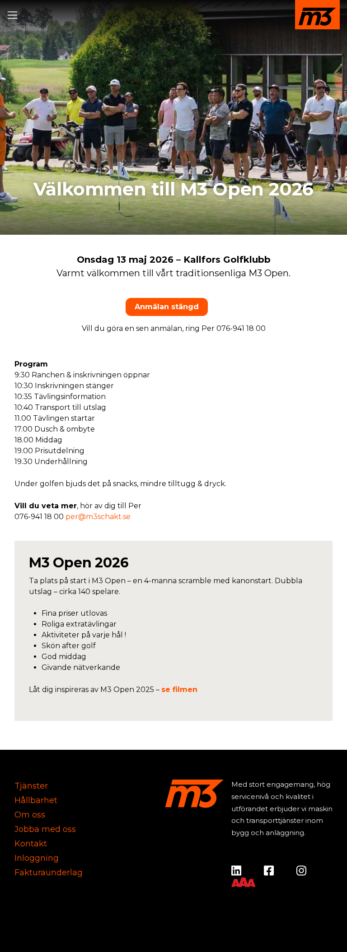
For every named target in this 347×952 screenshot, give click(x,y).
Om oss (29, 815)
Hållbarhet (35, 800)
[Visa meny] (14, 13)
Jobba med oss (45, 829)
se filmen (179, 689)
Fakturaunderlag (48, 873)
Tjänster (31, 786)
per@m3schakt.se (98, 516)
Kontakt (30, 844)
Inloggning (36, 858)
